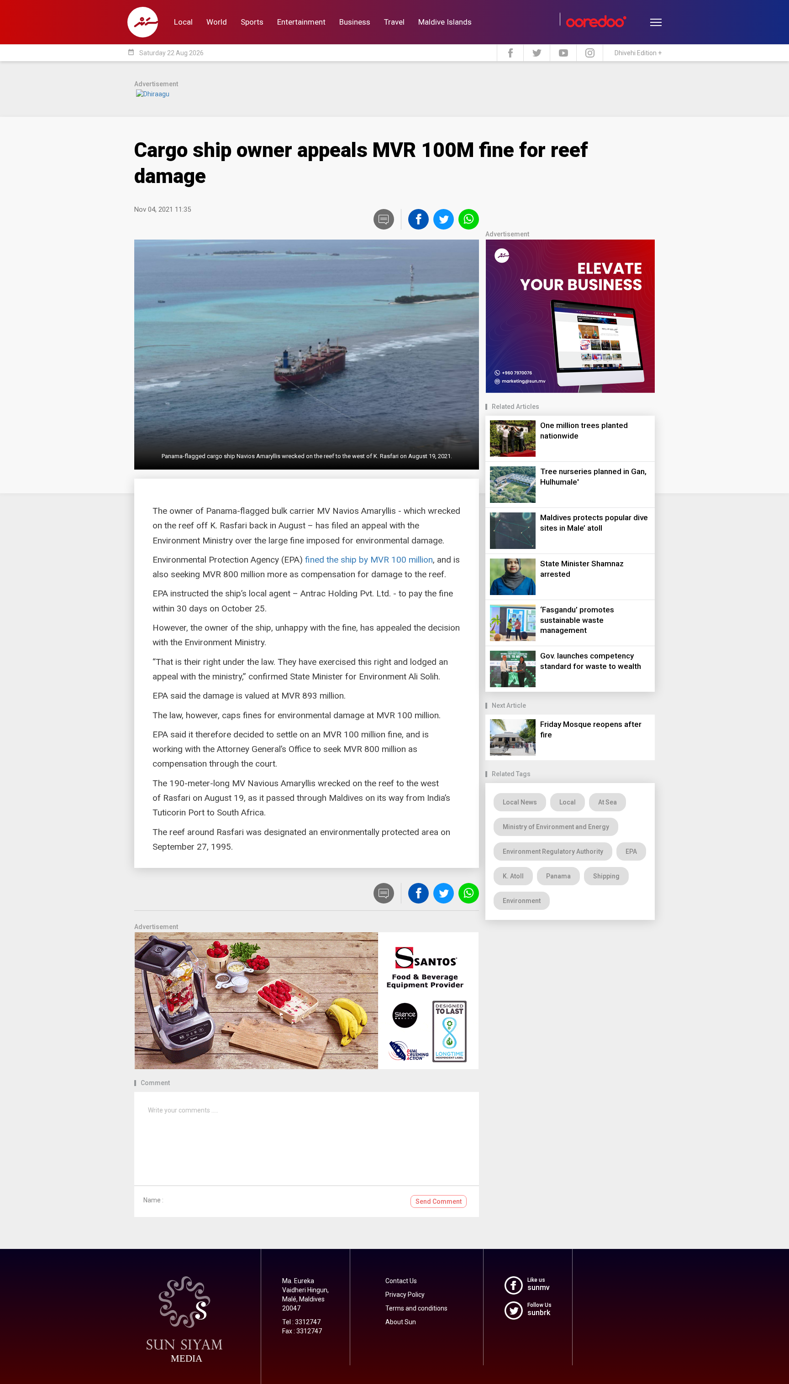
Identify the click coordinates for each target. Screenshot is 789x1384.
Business (354, 21)
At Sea (607, 802)
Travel (394, 21)
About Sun (400, 1322)
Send (439, 1201)
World (216, 21)
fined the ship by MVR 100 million (369, 559)
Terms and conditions (416, 1308)
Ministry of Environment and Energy (556, 826)
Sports (252, 21)
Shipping (606, 876)
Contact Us (401, 1281)
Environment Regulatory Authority (553, 851)
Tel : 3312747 (301, 1322)
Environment (522, 900)
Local (183, 21)
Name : (153, 1200)
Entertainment (301, 21)
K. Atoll (513, 876)
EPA (631, 851)
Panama (558, 876)
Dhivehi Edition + (638, 53)
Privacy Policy (405, 1294)
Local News (520, 802)
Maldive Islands (445, 21)
